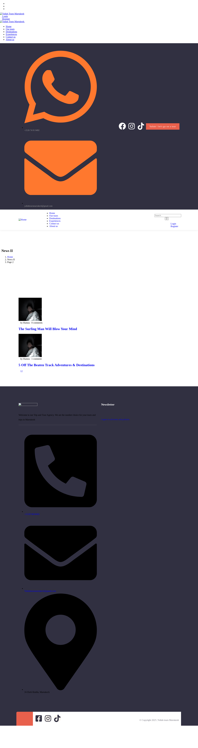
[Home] (23, 219)
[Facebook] (122, 126)
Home (10, 257)
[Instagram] (131, 126)
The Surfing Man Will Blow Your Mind (48, 329)
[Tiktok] (141, 126)
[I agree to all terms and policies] (102, 414)
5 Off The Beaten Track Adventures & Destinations (57, 365)
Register (6, 19)
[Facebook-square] (38, 718)
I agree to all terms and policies (115, 419)
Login (5, 16)
